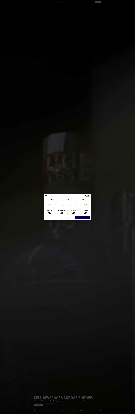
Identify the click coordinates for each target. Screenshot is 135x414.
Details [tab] (67, 199)
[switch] (61, 213)
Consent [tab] (51, 199)
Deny (67, 217)
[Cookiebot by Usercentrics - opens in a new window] (85, 196)
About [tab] (83, 199)
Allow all (82, 217)
